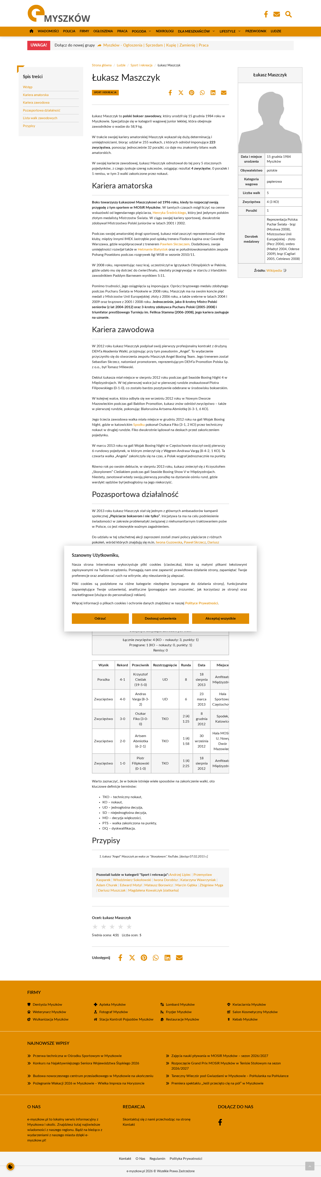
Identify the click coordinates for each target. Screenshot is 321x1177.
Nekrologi (165, 31)
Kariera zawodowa (36, 102)
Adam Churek (106, 885)
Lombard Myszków (180, 1004)
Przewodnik (255, 31)
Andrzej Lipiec (180, 874)
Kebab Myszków (245, 1019)
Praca (122, 31)
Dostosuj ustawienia (160, 618)
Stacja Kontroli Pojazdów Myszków (126, 1019)
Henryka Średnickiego (169, 213)
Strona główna (102, 65)
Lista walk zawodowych (40, 118)
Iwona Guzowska (169, 542)
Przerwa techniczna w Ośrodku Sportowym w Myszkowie (77, 1056)
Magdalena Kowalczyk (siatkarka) (153, 890)
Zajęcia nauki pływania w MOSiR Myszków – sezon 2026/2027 (219, 1056)
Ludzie (276, 31)
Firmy (84, 31)
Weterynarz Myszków (49, 1012)
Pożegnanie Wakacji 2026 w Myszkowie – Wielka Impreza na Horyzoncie (88, 1083)
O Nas (140, 1158)
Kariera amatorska (35, 94)
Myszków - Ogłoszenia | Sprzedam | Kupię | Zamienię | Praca (156, 45)
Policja (69, 31)
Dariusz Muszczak (112, 890)
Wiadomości (48, 31)
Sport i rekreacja (141, 65)
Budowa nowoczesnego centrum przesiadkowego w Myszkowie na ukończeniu (93, 1076)
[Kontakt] (276, 14)
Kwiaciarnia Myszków (249, 1004)
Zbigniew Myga (211, 885)
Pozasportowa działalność (41, 110)
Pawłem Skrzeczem (175, 244)
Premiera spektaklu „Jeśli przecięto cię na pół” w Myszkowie (217, 1083)
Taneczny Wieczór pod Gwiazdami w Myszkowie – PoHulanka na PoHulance (229, 1076)
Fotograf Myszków (113, 1012)
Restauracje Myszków (182, 1019)
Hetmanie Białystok (153, 249)
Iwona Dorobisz (166, 880)
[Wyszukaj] (288, 13)
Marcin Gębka (186, 885)
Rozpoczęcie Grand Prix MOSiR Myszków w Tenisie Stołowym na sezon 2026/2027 (226, 1066)
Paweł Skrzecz (195, 542)
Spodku (139, 424)
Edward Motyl (131, 885)
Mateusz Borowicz (158, 885)
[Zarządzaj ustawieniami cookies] (10, 1166)
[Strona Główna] (31, 31)
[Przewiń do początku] (309, 1166)
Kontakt (129, 1124)
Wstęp (27, 87)
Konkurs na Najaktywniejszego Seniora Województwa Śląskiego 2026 (86, 1063)
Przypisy (29, 125)
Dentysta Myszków (47, 1004)
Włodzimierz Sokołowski (132, 880)
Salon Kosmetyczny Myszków (255, 1012)
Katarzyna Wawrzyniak (198, 880)
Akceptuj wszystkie (220, 618)
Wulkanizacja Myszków (51, 1019)
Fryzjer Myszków (179, 1012)
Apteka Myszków (112, 1004)
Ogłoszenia (103, 31)
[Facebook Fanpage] (264, 14)
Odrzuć (100, 618)
